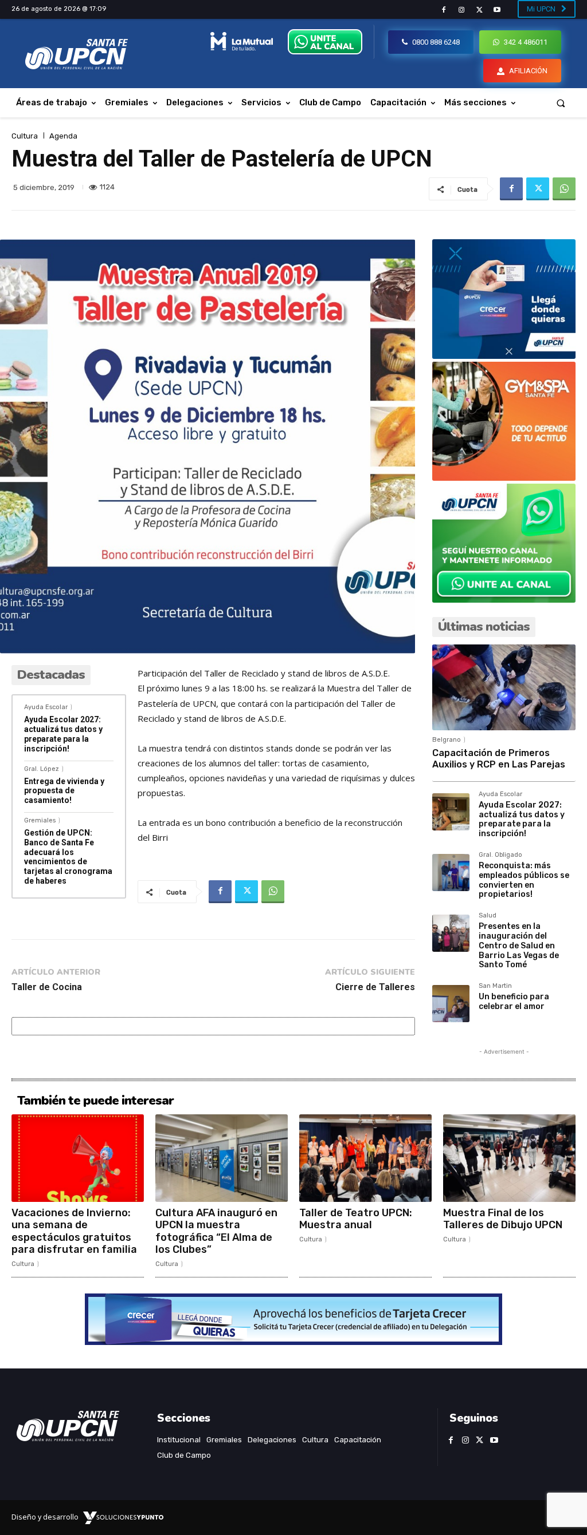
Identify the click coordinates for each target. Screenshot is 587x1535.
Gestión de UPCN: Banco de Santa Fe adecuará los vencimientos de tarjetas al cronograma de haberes (68, 856)
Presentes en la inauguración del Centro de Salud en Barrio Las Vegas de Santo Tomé (519, 945)
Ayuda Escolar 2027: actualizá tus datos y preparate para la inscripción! (63, 734)
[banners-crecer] (504, 355)
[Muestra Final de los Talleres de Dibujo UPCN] (509, 1157)
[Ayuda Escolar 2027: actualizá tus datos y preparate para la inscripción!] (450, 811)
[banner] (504, 599)
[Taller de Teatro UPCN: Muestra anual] (365, 1157)
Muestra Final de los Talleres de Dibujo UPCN (502, 1219)
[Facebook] (443, 10)
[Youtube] (497, 10)
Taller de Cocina (46, 987)
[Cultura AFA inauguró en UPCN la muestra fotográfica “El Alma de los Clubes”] (221, 1157)
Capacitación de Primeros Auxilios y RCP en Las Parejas (498, 758)
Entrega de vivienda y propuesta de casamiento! (64, 791)
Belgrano (446, 740)
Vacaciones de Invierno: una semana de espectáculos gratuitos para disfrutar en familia (74, 1231)
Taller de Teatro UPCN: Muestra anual (355, 1219)
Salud (487, 915)
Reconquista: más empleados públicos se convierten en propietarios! (524, 880)
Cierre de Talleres (375, 987)
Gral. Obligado (500, 855)
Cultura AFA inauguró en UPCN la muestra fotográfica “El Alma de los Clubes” (216, 1231)
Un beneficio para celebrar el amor (514, 1001)
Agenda (63, 136)
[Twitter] (479, 10)
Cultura (24, 136)
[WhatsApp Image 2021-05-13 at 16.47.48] (504, 477)
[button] (561, 102)
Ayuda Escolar (46, 707)
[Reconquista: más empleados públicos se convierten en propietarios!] (450, 872)
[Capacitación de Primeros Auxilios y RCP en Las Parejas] (504, 687)
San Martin (495, 986)
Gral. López (41, 769)
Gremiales (40, 820)
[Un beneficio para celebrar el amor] (450, 1003)
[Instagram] (461, 10)
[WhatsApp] (564, 188)
